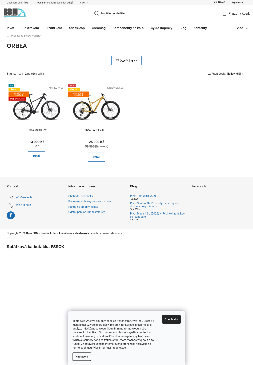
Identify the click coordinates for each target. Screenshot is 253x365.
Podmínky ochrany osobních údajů (54, 2)
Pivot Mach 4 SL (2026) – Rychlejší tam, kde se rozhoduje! (157, 215)
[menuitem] (10, 28)
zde (123, 347)
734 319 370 (23, 205)
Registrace (237, 2)
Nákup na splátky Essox (83, 206)
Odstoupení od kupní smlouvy (86, 212)
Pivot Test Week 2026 (143, 195)
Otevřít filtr (126, 60)
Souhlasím (171, 319)
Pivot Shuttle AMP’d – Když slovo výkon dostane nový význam (154, 205)
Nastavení (81, 356)
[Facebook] (11, 215)
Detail (36, 155)
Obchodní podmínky (17, 2)
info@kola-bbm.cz (26, 197)
